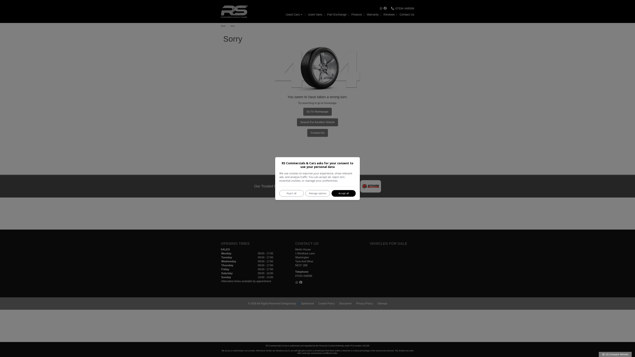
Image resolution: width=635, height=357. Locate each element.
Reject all (291, 193)
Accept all (344, 193)
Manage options (317, 193)
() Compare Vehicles (616, 354)
